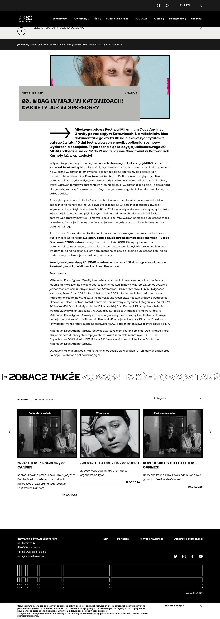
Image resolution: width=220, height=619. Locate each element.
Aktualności (55, 45)
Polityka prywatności (151, 539)
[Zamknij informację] (201, 28)
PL (181, 5)
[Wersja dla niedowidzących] (166, 6)
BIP (105, 539)
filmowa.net (111, 266)
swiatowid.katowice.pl (82, 266)
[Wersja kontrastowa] (158, 5)
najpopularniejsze (45, 399)
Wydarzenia (102, 413)
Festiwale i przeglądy (40, 413)
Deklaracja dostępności (188, 539)
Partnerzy (123, 539)
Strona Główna (38, 45)
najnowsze (23, 399)
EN (188, 5)
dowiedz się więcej (174, 606)
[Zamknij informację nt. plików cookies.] (201, 606)
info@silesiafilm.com (30, 556)
